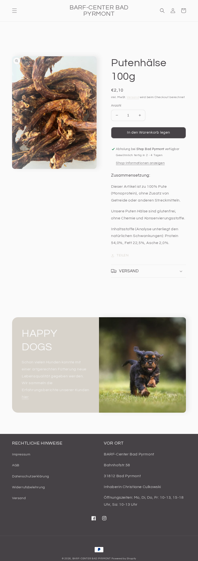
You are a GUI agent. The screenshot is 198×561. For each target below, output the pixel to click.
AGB (15, 465)
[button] (14, 10)
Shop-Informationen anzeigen (140, 163)
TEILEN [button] (123, 255)
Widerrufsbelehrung (28, 487)
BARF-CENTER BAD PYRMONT (91, 558)
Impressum (21, 454)
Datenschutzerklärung (30, 476)
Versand (133, 97)
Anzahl (116, 105)
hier (25, 397)
